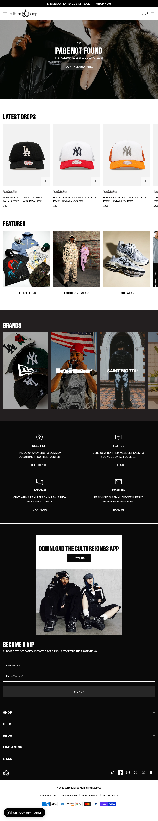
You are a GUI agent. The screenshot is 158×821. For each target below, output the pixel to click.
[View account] (147, 13)
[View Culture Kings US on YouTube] (143, 772)
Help (7, 724)
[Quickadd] (45, 181)
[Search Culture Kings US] (141, 13)
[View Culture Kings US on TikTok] (112, 772)
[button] (152, 13)
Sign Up (79, 691)
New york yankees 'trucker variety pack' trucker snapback (74, 199)
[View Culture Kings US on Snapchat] (151, 772)
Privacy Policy (90, 795)
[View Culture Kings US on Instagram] (128, 772)
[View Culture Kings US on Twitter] (136, 772)
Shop (7, 712)
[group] (25, 370)
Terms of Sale (69, 795)
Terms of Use (48, 795)
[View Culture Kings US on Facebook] (120, 772)
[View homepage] (23, 13)
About (8, 735)
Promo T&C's (110, 795)
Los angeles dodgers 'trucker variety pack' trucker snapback (22, 199)
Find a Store (13, 747)
